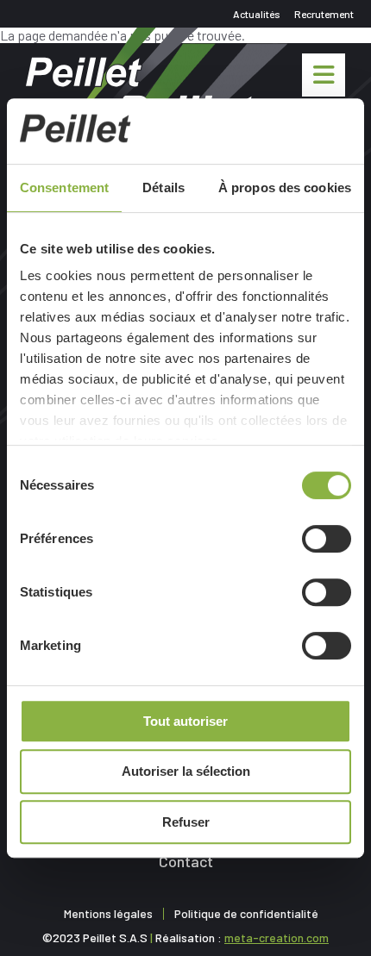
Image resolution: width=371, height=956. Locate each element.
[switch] (326, 539)
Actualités (256, 14)
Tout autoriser (185, 721)
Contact (186, 861)
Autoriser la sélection (186, 771)
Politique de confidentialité (246, 914)
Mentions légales (108, 914)
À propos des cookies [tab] (284, 187)
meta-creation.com (276, 937)
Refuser (186, 822)
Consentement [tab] (64, 187)
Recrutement (324, 14)
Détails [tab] (163, 187)
